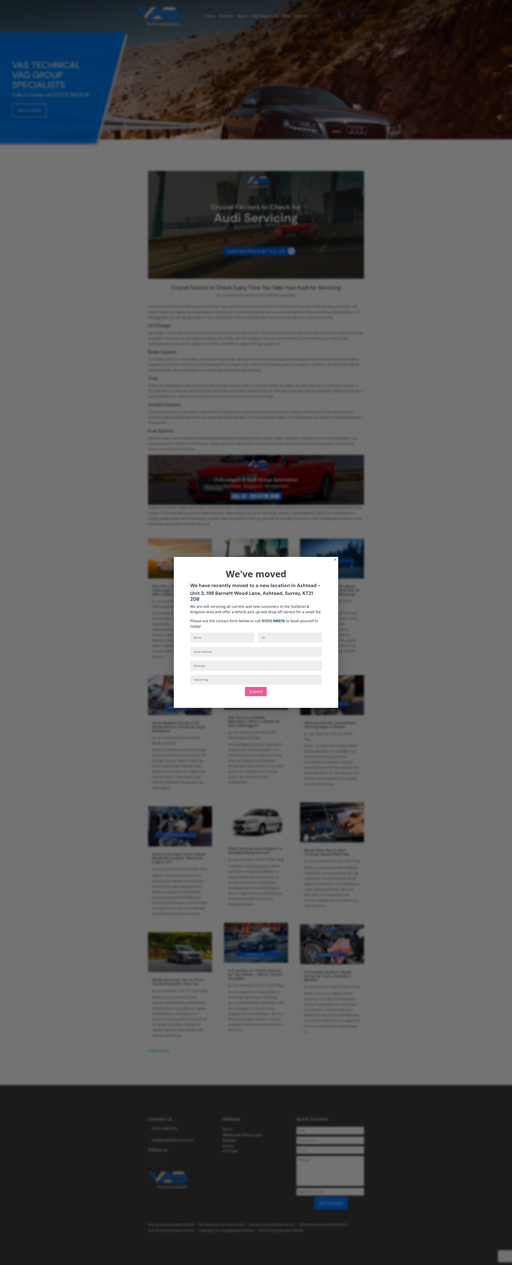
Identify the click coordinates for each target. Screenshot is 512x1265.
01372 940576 (273, 620)
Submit (256, 691)
